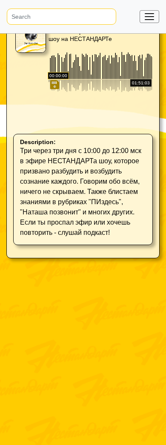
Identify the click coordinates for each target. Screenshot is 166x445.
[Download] (54, 121)
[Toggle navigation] (149, 16)
